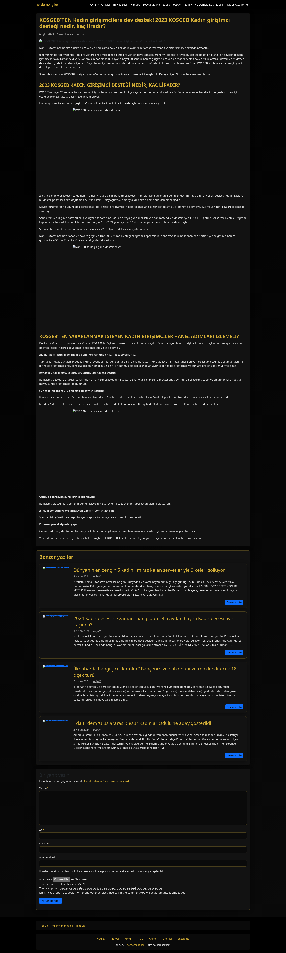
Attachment (45, 879)
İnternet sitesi (47, 857)
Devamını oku (234, 602)
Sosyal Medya (151, 4)
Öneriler (167, 938)
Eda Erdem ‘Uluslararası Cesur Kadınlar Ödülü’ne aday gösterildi (142, 723)
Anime (153, 938)
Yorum (43, 788)
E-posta (44, 843)
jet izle (44, 925)
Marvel (115, 938)
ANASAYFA (96, 4)
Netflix (101, 938)
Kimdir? (135, 4)
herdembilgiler (47, 4)
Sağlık (166, 4)
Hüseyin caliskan (75, 34)
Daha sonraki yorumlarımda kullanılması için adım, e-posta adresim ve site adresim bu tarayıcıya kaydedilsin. (103, 871)
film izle (80, 925)
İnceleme (183, 938)
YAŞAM (177, 4)
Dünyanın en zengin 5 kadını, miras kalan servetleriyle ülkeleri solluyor (149, 570)
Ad (41, 829)
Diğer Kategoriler (238, 4)
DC (141, 938)
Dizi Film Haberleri (116, 4)
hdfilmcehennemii (62, 925)
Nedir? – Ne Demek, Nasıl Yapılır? (204, 4)
